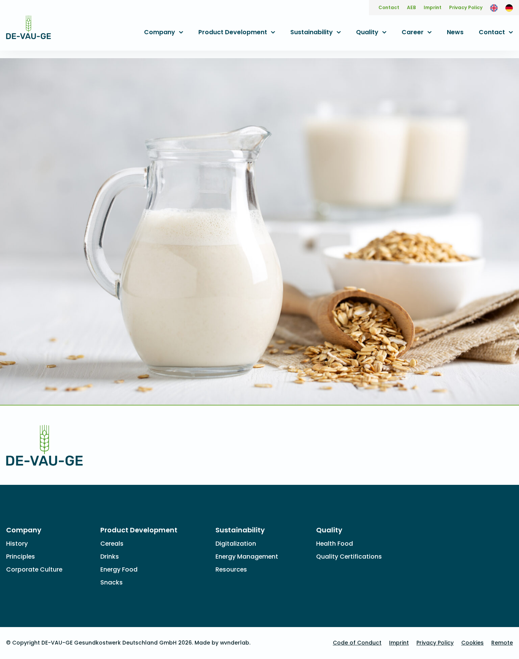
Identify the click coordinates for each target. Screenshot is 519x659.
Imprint (432, 7)
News (455, 32)
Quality (367, 32)
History (17, 543)
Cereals (111, 543)
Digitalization (235, 543)
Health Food (334, 543)
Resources (231, 569)
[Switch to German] (509, 7)
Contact (388, 7)
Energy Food (119, 569)
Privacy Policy (466, 7)
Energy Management (246, 556)
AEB (411, 7)
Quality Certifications (349, 556)
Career (413, 32)
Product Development (232, 32)
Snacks (111, 582)
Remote (502, 642)
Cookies (472, 642)
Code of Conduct (357, 642)
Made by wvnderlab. (222, 642)
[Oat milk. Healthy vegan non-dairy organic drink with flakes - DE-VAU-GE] (28, 34)
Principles (20, 556)
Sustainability (311, 32)
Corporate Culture (34, 569)
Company (159, 32)
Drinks (109, 556)
